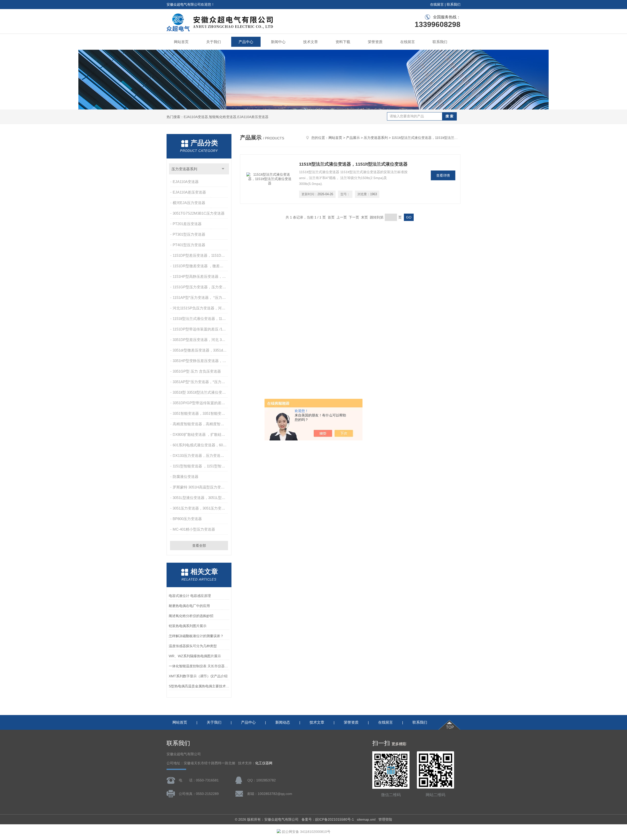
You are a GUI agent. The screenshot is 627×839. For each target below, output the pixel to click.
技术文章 (310, 42)
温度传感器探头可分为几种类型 (193, 646)
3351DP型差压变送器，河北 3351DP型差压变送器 (201, 340)
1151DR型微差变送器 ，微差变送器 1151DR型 (201, 266)
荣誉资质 (375, 42)
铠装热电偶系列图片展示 (187, 626)
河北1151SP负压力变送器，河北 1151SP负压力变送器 (201, 308)
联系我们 (453, 4)
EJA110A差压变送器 (189, 192)
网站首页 (181, 42)
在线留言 (437, 4)
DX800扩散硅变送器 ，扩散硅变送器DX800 (201, 434)
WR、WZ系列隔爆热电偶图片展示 (195, 656)
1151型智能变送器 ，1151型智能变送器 (201, 466)
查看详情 (443, 175)
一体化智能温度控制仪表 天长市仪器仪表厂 (199, 666)
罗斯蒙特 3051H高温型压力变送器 (200, 487)
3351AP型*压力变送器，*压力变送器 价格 (201, 382)
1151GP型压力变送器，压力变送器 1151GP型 (201, 287)
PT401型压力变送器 (189, 245)
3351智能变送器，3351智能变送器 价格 (201, 413)
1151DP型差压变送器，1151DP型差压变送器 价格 (201, 255)
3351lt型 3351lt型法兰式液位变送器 (201, 392)
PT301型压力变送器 (189, 234)
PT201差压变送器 (187, 224)
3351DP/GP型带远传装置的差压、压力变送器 (201, 403)
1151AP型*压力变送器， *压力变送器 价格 (201, 297)
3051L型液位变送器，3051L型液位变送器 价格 (201, 498)
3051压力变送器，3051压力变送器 (201, 508)
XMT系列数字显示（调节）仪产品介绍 (198, 676)
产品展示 (353, 138)
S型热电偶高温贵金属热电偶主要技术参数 (199, 686)
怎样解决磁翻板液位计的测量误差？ (196, 636)
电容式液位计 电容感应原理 (190, 596)
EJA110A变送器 (186, 182)
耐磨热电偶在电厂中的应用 (189, 606)
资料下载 (343, 42)
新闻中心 (278, 42)
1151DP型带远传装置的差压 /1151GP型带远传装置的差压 (201, 329)
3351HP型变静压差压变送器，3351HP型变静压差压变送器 (201, 361)
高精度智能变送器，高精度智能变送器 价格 (201, 424)
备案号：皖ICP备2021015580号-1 (327, 819)
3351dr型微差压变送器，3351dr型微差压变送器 (201, 350)
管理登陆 (385, 819)
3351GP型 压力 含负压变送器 (197, 371)
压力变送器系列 (184, 169)
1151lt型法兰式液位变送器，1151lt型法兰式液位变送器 (201, 318)
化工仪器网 (263, 763)
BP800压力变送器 (187, 519)
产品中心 (246, 42)
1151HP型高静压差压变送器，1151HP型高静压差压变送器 (201, 276)
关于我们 (213, 42)
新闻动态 (282, 722)
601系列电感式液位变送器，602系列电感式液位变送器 (201, 445)
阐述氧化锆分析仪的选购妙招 (191, 616)
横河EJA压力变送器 (189, 203)
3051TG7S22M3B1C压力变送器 (199, 213)
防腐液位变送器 (185, 476)
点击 (223, 168)
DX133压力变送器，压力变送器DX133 (201, 455)
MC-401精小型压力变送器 (194, 529)
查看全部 (199, 545)
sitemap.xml (366, 819)
